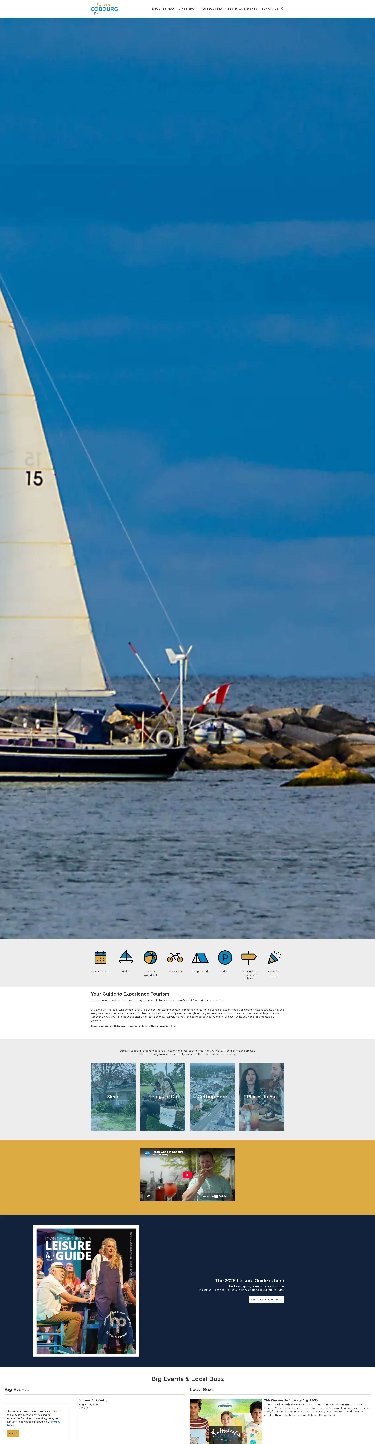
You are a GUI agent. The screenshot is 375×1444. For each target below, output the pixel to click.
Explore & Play (163, 8)
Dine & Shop (187, 8)
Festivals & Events (242, 8)
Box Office (270, 8)
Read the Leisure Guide (266, 1299)
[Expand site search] (282, 8)
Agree (13, 1433)
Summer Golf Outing (93, 1400)
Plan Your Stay (212, 8)
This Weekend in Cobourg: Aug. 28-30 (291, 1400)
